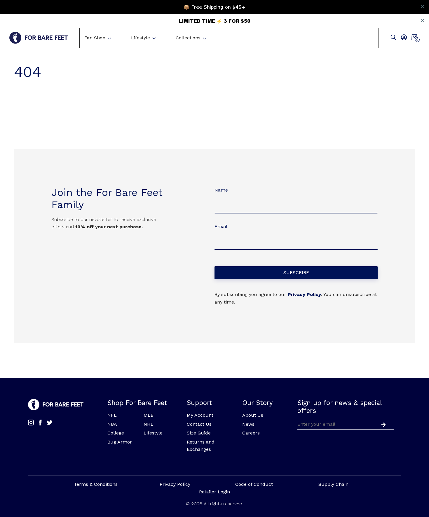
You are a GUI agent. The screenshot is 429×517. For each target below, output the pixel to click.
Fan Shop (94, 38)
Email (220, 226)
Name (221, 190)
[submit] (382, 424)
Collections (188, 38)
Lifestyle (140, 38)
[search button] (393, 37)
